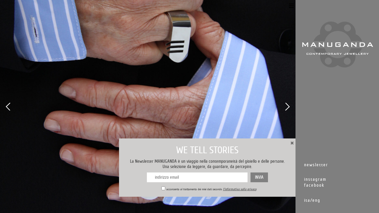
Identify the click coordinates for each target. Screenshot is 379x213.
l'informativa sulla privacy (239, 189)
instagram (315, 179)
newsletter (316, 164)
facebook (314, 185)
